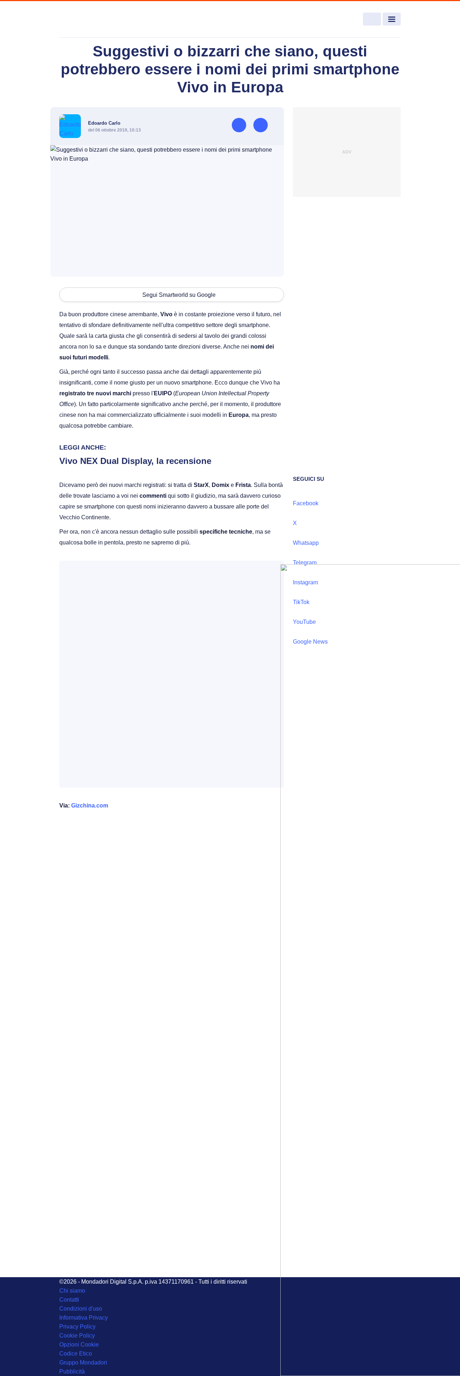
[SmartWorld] (94, 19)
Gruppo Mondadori (83, 1362)
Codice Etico (75, 1353)
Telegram (305, 563)
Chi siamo (72, 1291)
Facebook (305, 503)
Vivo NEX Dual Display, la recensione (135, 461)
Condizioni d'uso (80, 1309)
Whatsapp (306, 543)
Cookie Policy (77, 1336)
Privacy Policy (77, 1327)
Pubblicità (72, 1371)
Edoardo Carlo (104, 123)
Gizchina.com (89, 805)
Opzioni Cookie (79, 1345)
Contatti (69, 1300)
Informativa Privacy (83, 1318)
